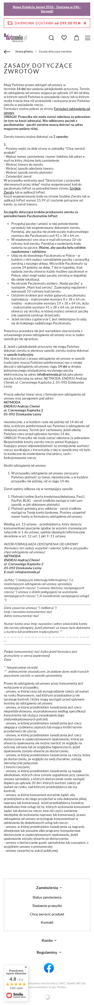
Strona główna (24, 51)
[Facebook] (49, 968)
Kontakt (47, 922)
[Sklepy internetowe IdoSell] (47, 997)
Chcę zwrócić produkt (47, 914)
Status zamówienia (47, 897)
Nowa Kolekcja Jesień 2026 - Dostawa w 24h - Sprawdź (47, 9)
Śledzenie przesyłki (47, 906)
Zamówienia (47, 887)
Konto (47, 940)
